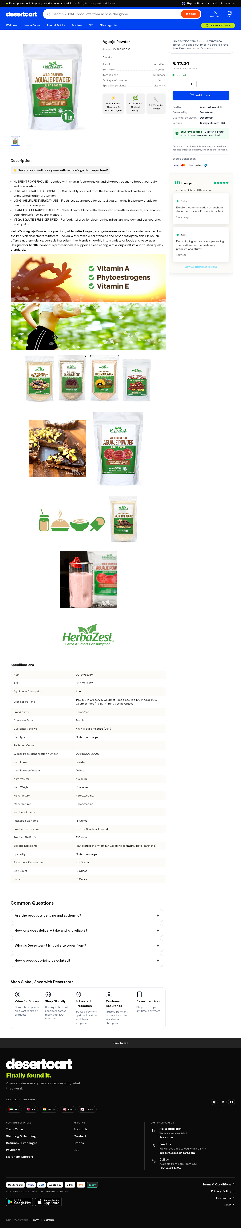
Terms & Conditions (219, 1184)
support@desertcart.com (177, 1152)
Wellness (12, 25)
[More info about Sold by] (221, 107)
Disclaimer (225, 1198)
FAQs (229, 1205)
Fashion (76, 25)
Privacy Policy (223, 1191)
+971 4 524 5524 (170, 1168)
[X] (223, 1102)
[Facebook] (231, 1102)
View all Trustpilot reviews (201, 266)
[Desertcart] (21, 14)
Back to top (120, 1043)
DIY (90, 25)
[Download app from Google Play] (19, 1202)
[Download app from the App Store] (48, 1202)
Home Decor (32, 25)
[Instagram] (214, 1102)
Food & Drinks (56, 25)
